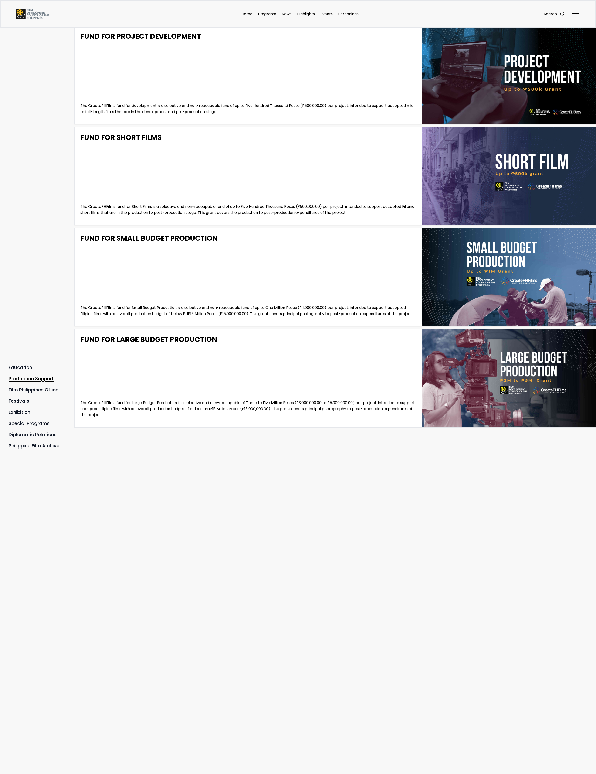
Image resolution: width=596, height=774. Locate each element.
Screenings (348, 14)
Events (326, 14)
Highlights (306, 14)
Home (246, 14)
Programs (267, 14)
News (286, 14)
